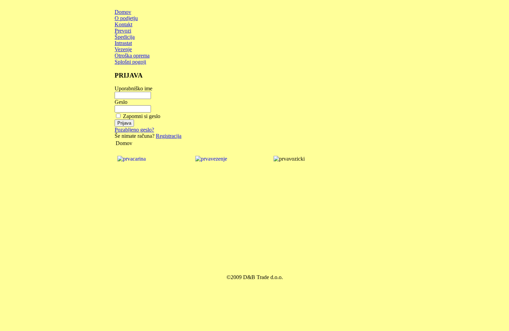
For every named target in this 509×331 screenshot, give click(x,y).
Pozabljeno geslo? (134, 130)
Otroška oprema (132, 56)
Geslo (121, 102)
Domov (123, 12)
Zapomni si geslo (141, 116)
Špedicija (125, 37)
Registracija (168, 136)
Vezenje (123, 49)
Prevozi (123, 31)
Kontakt (123, 24)
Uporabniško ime (133, 88)
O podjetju (126, 18)
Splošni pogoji (130, 62)
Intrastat (123, 43)
